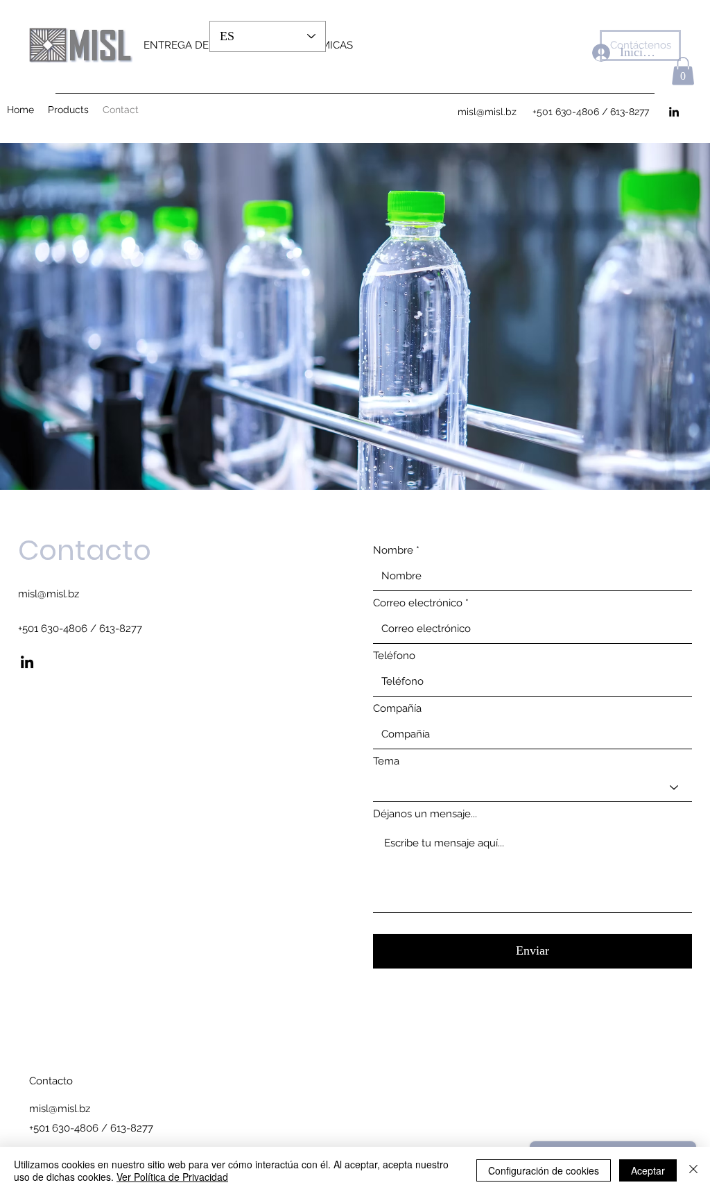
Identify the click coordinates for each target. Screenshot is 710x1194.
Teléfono (394, 656)
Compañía (397, 708)
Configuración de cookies (543, 1170)
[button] (683, 71)
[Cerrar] (693, 1170)
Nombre (393, 550)
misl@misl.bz (48, 594)
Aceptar (648, 1170)
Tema (386, 761)
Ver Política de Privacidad (172, 1177)
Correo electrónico (417, 603)
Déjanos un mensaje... (425, 814)
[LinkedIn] (27, 662)
